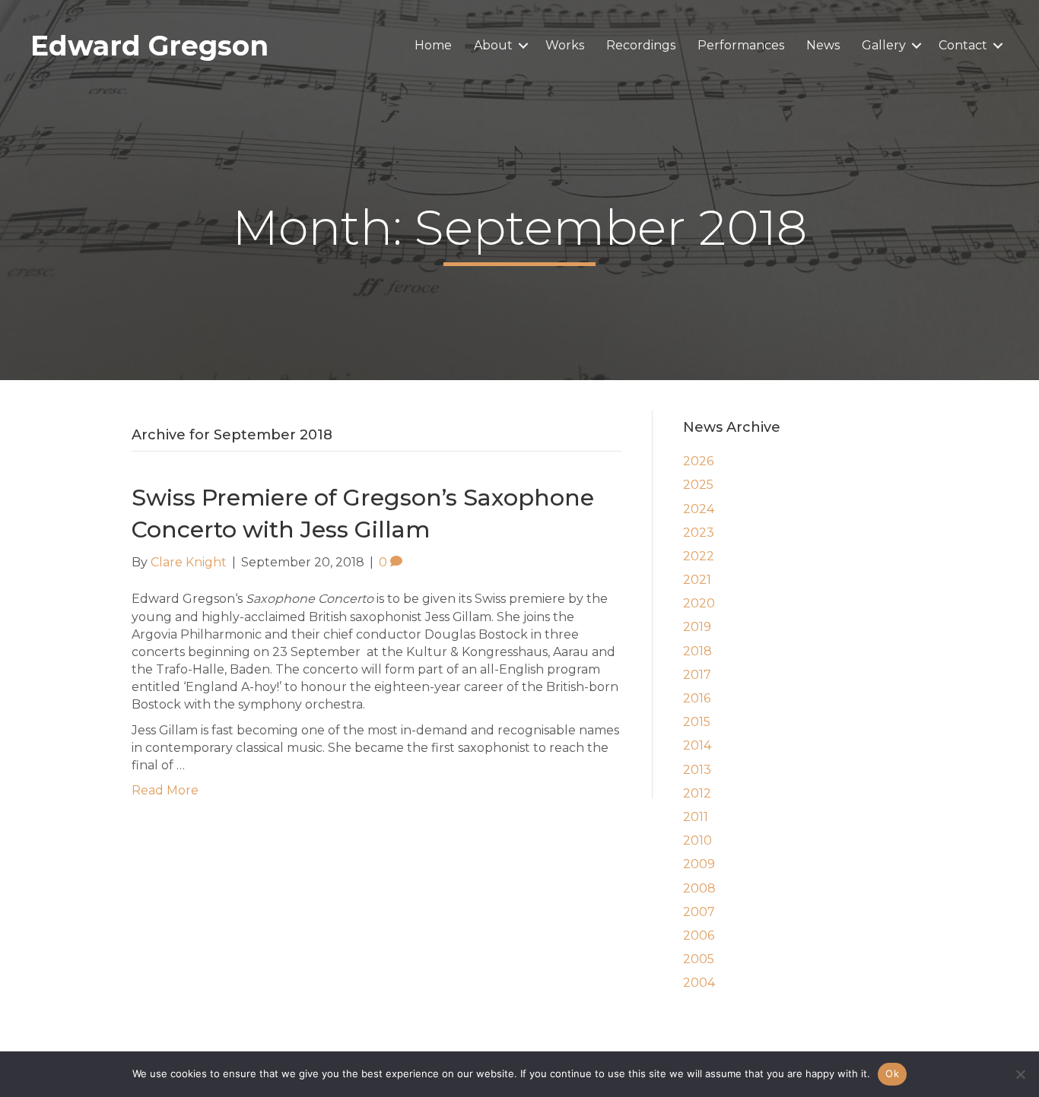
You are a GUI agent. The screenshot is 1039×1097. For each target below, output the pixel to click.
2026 (698, 461)
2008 (699, 888)
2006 (698, 935)
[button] (523, 45)
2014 (697, 745)
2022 (698, 556)
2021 (697, 579)
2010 (697, 840)
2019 (697, 627)
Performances (740, 45)
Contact (963, 45)
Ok (892, 1073)
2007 (699, 912)
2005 (698, 959)
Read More (165, 790)
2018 (697, 651)
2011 (695, 817)
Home (433, 45)
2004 (699, 982)
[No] (1020, 1074)
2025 (698, 484)
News (823, 45)
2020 (699, 603)
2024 (698, 509)
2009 (699, 864)
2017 (697, 674)
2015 (696, 722)
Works (564, 45)
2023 (698, 532)
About (493, 45)
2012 (697, 793)
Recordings (640, 45)
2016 (696, 698)
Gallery (884, 45)
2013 (697, 770)
